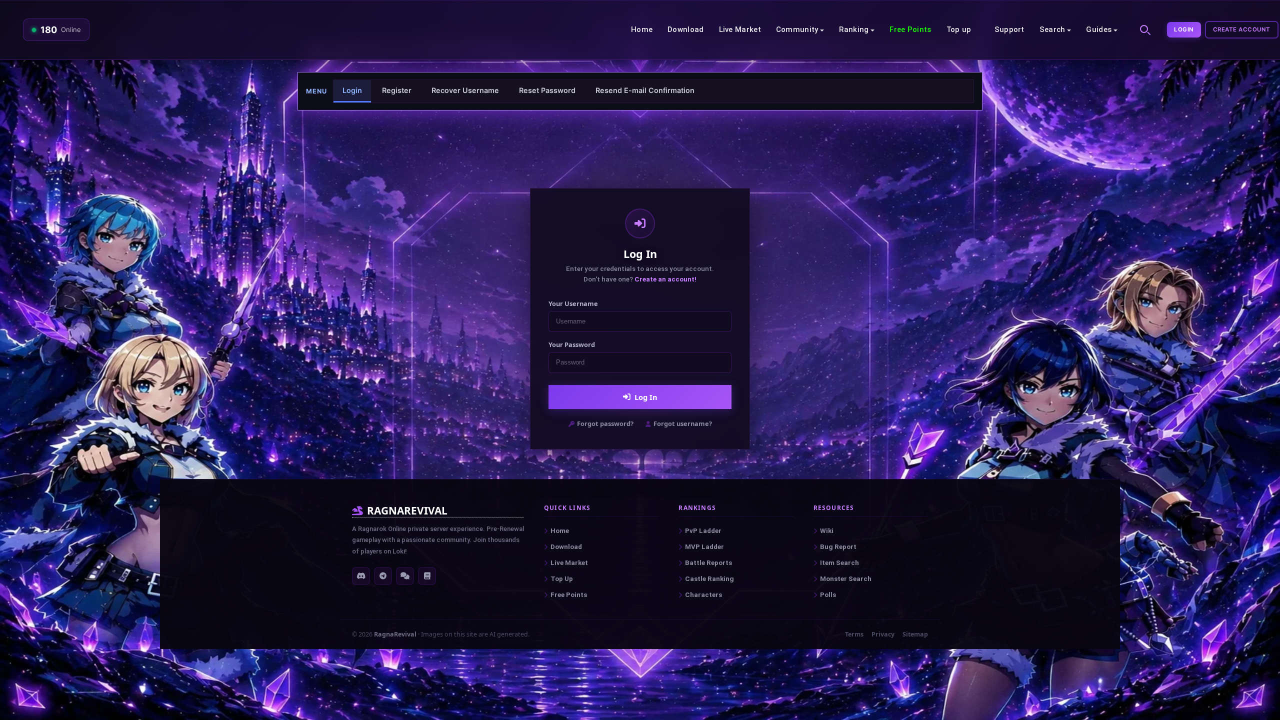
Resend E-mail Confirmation (645, 90)
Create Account (1241, 29)
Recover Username (465, 90)
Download (686, 29)
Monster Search (846, 578)
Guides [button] (1099, 29)
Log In (646, 397)
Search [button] (1053, 29)
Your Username (573, 303)
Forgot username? (683, 423)
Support (1009, 29)
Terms (854, 634)
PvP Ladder (703, 530)
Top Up (561, 578)
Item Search (839, 562)
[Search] (1144, 29)
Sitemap (915, 634)
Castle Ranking (709, 578)
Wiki (827, 530)
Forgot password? (605, 423)
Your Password (571, 344)
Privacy (883, 634)
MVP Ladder (704, 546)
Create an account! (665, 279)
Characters (703, 594)
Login (1184, 29)
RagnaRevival (395, 634)
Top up (959, 29)
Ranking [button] (853, 29)
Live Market (740, 29)
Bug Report (838, 546)
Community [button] (797, 29)
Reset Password (547, 90)
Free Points (910, 29)
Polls (828, 594)
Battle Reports (708, 562)
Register (397, 90)
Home (641, 29)
